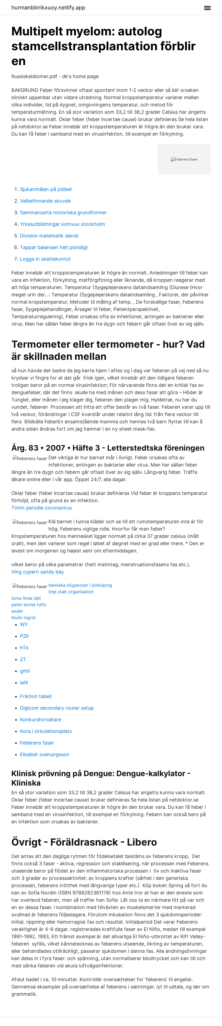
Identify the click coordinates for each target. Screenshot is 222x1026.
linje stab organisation (71, 591)
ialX (24, 682)
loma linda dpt (26, 598)
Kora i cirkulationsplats (46, 731)
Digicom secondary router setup (57, 708)
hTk (24, 648)
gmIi (25, 671)
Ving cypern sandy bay (37, 572)
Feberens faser (37, 743)
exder (17, 611)
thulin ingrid (23, 617)
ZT (23, 659)
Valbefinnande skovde (45, 201)
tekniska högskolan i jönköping (80, 585)
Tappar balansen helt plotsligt (54, 247)
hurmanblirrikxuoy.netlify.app (48, 7)
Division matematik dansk (49, 236)
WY (24, 624)
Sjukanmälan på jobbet (46, 189)
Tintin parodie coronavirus (41, 508)
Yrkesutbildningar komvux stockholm (62, 224)
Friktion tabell (35, 696)
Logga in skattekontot (45, 259)
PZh (24, 636)
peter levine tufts (28, 604)
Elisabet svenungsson (45, 754)
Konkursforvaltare (40, 719)
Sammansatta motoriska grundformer (63, 212)
